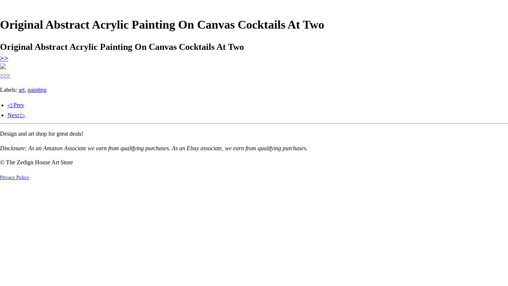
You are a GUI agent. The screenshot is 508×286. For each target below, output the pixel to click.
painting (37, 90)
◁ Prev (15, 105)
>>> (5, 75)
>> (4, 58)
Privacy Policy (14, 177)
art (22, 90)
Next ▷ (16, 115)
